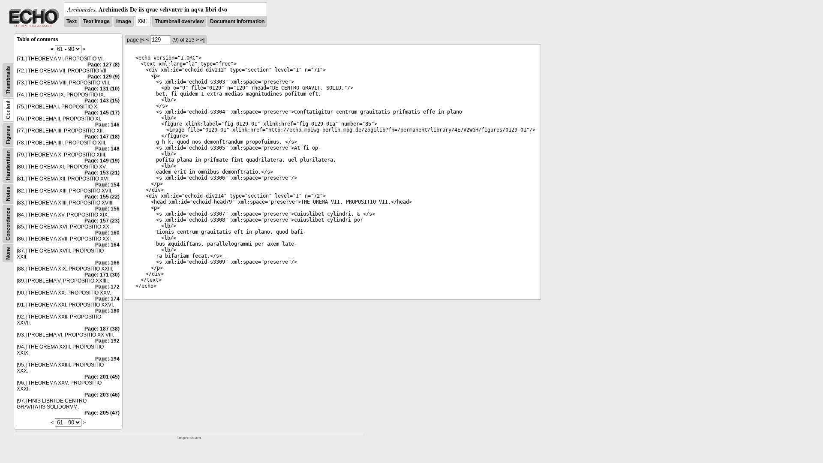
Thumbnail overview (179, 21)
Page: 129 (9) (103, 77)
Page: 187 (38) (102, 329)
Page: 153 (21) (102, 173)
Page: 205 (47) (102, 413)
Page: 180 (107, 311)
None (8, 253)
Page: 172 (107, 287)
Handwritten (8, 165)
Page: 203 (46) (102, 395)
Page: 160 (107, 233)
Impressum (189, 437)
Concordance (8, 224)
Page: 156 (107, 209)
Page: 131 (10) (102, 89)
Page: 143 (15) (102, 101)
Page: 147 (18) (102, 137)
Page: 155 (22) (102, 197)
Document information (237, 21)
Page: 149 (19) (102, 161)
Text (71, 21)
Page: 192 (107, 341)
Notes (8, 193)
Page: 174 (107, 299)
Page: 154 (107, 185)
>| (202, 40)
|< (142, 40)
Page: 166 (107, 263)
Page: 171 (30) (102, 275)
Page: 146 (107, 125)
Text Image (96, 21)
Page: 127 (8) (103, 65)
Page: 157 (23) (102, 221)
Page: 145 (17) (102, 113)
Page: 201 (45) (102, 377)
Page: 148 (107, 149)
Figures (8, 135)
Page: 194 (107, 359)
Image (123, 21)
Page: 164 (107, 245)
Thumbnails (8, 80)
